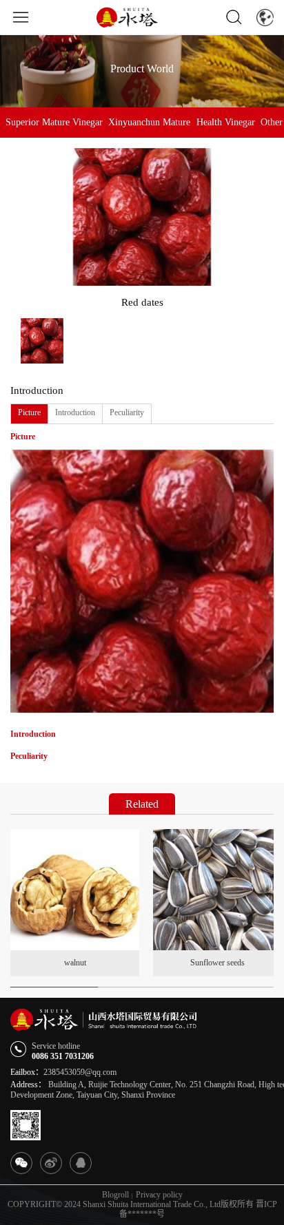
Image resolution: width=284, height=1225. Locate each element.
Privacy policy (159, 1195)
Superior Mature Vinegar (54, 122)
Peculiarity (127, 412)
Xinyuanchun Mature (149, 122)
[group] (74, 902)
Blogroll (115, 1195)
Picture (29, 412)
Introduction (75, 412)
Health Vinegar (225, 122)
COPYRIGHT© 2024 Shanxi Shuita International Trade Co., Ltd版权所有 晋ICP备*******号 (142, 1209)
